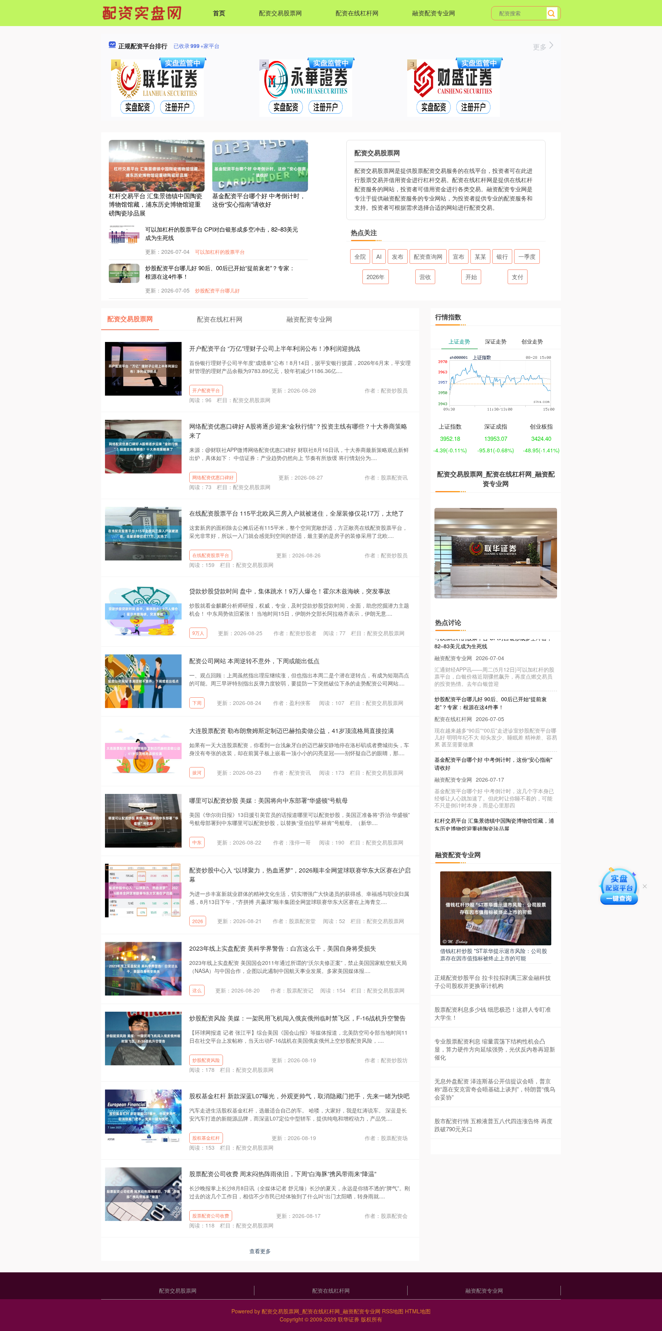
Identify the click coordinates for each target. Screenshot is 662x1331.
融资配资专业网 (433, 12)
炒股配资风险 (206, 1060)
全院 (360, 256)
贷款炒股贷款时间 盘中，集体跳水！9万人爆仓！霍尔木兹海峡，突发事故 (289, 591)
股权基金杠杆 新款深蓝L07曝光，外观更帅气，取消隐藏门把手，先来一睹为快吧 (299, 1095)
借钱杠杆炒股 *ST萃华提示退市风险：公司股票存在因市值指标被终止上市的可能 (493, 954)
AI (379, 256)
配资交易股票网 (280, 12)
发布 (397, 256)
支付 (517, 277)
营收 (425, 277)
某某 (480, 256)
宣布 (458, 256)
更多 (541, 46)
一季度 (527, 256)
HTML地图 (418, 1311)
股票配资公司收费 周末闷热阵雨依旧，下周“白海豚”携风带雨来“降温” (282, 1173)
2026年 (376, 277)
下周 (197, 702)
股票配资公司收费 (210, 1215)
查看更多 (260, 1251)
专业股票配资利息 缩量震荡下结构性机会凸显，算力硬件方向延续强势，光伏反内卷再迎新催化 (494, 1049)
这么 (197, 990)
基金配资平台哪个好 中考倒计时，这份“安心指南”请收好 (259, 200)
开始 (471, 277)
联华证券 (348, 1319)
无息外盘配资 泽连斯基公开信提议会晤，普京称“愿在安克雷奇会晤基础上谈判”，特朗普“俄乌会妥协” (494, 1089)
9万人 (198, 632)
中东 (197, 842)
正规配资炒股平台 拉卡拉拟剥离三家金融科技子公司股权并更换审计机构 (492, 981)
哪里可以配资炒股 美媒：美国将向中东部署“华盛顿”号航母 (268, 800)
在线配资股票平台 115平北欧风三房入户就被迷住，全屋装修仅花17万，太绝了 (296, 513)
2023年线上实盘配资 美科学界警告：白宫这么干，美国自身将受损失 (282, 948)
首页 (219, 12)
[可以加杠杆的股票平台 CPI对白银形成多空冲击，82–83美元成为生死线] (124, 234)
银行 (502, 256)
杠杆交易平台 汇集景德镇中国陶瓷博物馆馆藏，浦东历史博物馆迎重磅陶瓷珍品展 (155, 204)
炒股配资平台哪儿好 (217, 290)
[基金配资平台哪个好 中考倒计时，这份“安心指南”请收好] (260, 171)
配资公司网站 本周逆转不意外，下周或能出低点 (254, 660)
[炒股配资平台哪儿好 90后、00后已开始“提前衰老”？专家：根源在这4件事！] (124, 273)
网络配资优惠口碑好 (213, 477)
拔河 (197, 772)
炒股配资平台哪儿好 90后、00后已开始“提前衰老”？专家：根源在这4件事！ (490, 688)
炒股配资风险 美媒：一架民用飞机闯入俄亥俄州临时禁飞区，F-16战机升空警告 (297, 1018)
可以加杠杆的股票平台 (220, 251)
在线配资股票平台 (210, 555)
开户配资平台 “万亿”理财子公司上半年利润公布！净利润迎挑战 (274, 348)
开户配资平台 (206, 390)
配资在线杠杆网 (357, 12)
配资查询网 (428, 256)
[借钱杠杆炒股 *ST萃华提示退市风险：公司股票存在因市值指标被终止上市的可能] (495, 907)
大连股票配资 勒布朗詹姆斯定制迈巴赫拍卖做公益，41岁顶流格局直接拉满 (291, 730)
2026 (197, 921)
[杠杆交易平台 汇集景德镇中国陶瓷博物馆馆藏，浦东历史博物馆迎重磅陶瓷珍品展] (157, 171)
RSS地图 (392, 1311)
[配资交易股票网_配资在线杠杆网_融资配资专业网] (143, 12)
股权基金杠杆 (206, 1137)
